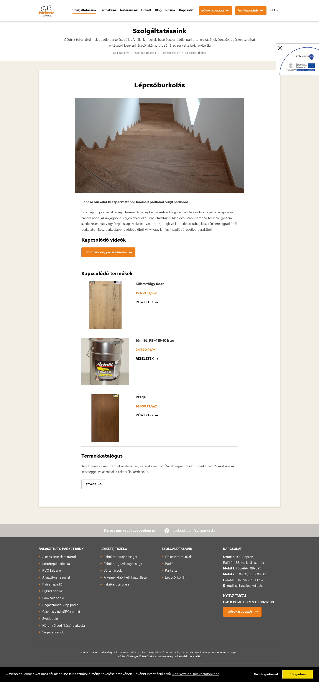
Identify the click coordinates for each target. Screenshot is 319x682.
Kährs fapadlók (53, 584)
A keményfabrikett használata (125, 577)
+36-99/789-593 (248, 568)
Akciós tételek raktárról (59, 557)
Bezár (280, 48)
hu (272, 10)
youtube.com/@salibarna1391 (106, 252)
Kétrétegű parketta (56, 564)
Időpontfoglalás (212, 10)
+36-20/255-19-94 (249, 580)
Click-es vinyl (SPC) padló (61, 612)
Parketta (171, 570)
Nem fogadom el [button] (266, 674)
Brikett (146, 10)
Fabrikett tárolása (116, 584)
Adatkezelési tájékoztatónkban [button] (195, 674)
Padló (169, 564)
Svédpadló (50, 619)
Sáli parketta (121, 53)
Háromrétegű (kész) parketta (63, 625)
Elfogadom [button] (297, 674)
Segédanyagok (53, 632)
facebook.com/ (193, 530)
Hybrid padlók (52, 591)
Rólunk (170, 10)
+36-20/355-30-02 (251, 574)
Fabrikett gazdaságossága (123, 564)
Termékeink (108, 10)
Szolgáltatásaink (84, 10)
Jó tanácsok (113, 570)
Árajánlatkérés (248, 10)
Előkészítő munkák (178, 557)
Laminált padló (53, 598)
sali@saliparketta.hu (249, 586)
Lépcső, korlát (170, 53)
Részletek (145, 302)
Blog (158, 10)
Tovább (91, 484)
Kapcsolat (186, 10)
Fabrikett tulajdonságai (120, 557)
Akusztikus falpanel (56, 577)
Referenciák (129, 10)
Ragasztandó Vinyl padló (60, 605)
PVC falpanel (51, 570)
